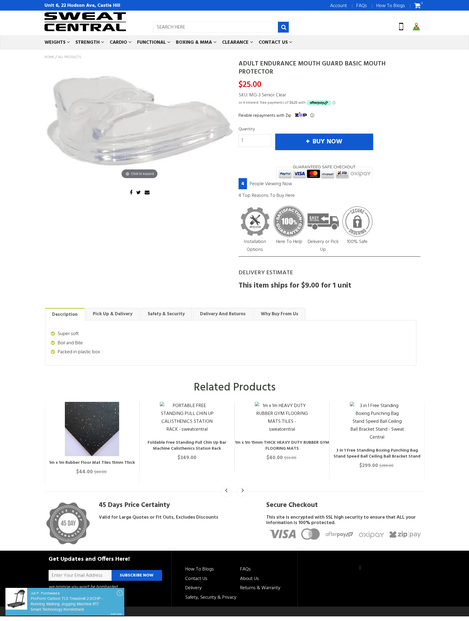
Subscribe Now (137, 575)
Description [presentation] (65, 314)
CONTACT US (274, 42)
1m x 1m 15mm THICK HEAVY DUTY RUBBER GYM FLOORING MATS (382, 445)
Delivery (193, 588)
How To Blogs (390, 6)
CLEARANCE (236, 42)
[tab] (65, 314)
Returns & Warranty (260, 588)
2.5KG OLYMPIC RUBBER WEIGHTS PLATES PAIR (97, 462)
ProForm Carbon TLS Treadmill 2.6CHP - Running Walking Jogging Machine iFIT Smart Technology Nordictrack (67, 604)
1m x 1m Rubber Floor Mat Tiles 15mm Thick (192, 462)
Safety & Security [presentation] (166, 314)
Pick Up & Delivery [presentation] (112, 314)
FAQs (361, 6)
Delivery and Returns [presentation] (223, 314)
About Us (249, 579)
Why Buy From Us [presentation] (279, 314)
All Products (69, 57)
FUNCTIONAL (152, 42)
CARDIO (119, 42)
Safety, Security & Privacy (210, 597)
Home (49, 57)
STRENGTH (88, 42)
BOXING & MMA (194, 42)
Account (338, 6)
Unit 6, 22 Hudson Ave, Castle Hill (82, 6)
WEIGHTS (56, 42)
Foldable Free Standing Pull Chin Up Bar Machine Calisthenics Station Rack (287, 445)
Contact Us (196, 579)
